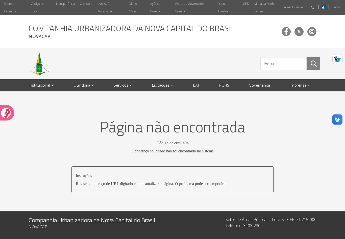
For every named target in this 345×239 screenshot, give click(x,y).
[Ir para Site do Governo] (39, 63)
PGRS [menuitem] (224, 85)
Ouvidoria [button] (81, 85)
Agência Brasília (155, 7)
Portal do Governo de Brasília (189, 7)
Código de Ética (37, 7)
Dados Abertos (223, 7)
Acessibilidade (293, 7)
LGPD (245, 4)
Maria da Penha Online (264, 7)
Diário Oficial (133, 7)
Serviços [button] (121, 85)
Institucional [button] (39, 85)
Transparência (65, 4)
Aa (312, 7)
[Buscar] (314, 63)
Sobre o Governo (10, 7)
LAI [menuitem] (196, 85)
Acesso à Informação (105, 7)
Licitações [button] (160, 85)
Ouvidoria (86, 4)
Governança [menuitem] (259, 85)
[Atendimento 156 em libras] (337, 59)
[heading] (132, 31)
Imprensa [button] (297, 85)
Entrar (336, 7)
